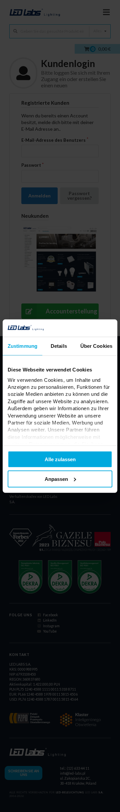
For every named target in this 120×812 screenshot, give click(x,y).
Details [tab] (59, 346)
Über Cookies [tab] (96, 346)
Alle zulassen (60, 459)
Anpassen (56, 479)
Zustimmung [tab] (22, 346)
